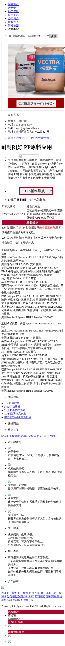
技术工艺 (13, 14)
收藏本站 (13, 29)
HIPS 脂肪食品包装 (15, 413)
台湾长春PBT (37, 592)
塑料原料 (6, 600)
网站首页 (13, 4)
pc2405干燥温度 (10, 435)
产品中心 (13, 7)
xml (31, 600)
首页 (10, 137)
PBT (3, 592)
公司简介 (13, 18)
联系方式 (13, 22)
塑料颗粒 (40, 596)
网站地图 (13, 25)
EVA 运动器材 (12, 406)
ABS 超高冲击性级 (15, 410)
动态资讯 (13, 11)
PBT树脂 (23, 592)
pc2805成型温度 (29, 435)
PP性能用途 (42, 137)
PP (31, 137)
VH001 (44, 435)
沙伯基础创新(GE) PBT (20, 596)
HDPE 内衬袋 (12, 403)
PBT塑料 (12, 592)
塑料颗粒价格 (54, 596)
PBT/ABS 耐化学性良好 (17, 417)
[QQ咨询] (9, 625)
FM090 (52, 435)
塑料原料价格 (21, 600)
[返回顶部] (9, 641)
